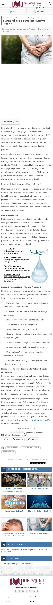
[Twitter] (19, 591)
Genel (11, 18)
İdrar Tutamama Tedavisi (39, 533)
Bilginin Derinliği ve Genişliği (39, 511)
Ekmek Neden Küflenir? (13, 511)
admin (7, 31)
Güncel (12, 29)
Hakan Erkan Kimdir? (39, 489)
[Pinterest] (26, 591)
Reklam (8, 602)
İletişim (8, 597)
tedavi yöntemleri (8, 452)
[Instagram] (30, 591)
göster (15, 121)
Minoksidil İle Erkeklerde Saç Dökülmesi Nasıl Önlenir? (13, 534)
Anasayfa (6, 18)
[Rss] (37, 591)
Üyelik (32, 602)
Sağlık (25, 29)
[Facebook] (15, 591)
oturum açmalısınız (25, 564)
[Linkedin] (33, 591)
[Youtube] (22, 591)
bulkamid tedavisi (12, 448)
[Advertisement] (26, 91)
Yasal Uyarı (34, 597)
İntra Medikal (37, 420)
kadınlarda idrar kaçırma (30, 448)
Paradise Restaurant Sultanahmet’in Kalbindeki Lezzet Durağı (13, 491)
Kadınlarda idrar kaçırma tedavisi (16, 219)
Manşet (19, 29)
